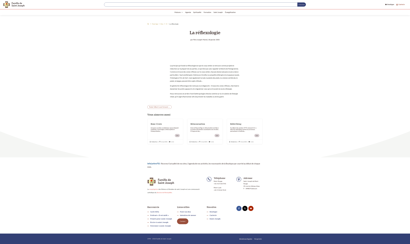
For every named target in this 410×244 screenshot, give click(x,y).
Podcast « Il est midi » (159, 215)
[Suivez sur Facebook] (239, 208)
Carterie (401, 4)
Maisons (177, 12)
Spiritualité (197, 12)
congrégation (153, 189)
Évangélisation (230, 12)
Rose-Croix (165, 131)
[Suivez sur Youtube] (250, 208)
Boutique (390, 4)
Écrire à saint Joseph (159, 222)
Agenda (188, 12)
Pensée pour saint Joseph (161, 219)
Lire (177, 135)
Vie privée (258, 239)
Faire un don (185, 212)
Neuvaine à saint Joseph (160, 226)
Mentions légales (245, 239)
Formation (207, 12)
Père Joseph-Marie (200, 40)
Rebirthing (245, 131)
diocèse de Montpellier (164, 192)
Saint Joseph (218, 12)
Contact (182, 221)
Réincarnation (205, 131)
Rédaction (154, 142)
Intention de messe (188, 215)
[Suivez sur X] (244, 208)
